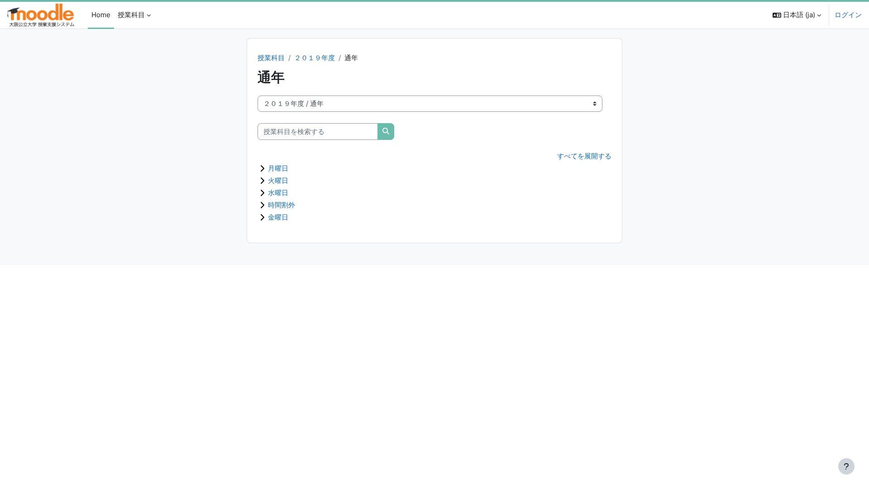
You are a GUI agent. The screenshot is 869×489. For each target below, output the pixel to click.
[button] (797, 15)
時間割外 (281, 205)
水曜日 (278, 192)
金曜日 (278, 217)
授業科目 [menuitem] (131, 14)
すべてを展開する (584, 156)
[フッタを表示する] (846, 466)
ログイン (848, 14)
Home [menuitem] (100, 14)
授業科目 (271, 57)
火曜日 (278, 180)
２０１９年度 (314, 57)
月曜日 (278, 168)
